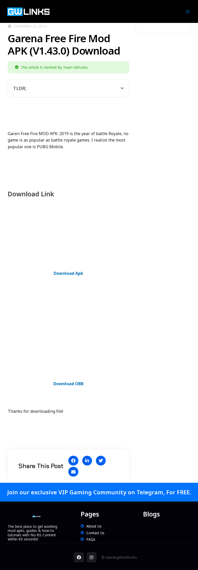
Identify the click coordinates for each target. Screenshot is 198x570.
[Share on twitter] (101, 461)
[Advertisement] (101, 116)
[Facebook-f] (79, 557)
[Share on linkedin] (87, 461)
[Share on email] (73, 472)
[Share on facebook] (73, 461)
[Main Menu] (188, 11)
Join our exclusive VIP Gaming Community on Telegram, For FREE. (99, 492)
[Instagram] (91, 557)
